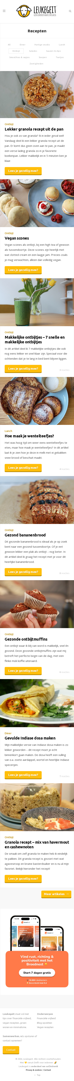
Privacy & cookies (34, 1070)
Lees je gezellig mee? (23, 170)
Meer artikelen (54, 894)
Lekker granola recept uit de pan (34, 129)
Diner (23, 45)
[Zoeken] (70, 11)
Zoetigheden (36, 64)
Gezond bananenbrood (25, 535)
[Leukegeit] (37, 12)
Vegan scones (17, 238)
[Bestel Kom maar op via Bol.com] (37, 986)
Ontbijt (16, 51)
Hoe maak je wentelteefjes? (29, 436)
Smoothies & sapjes (19, 57)
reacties (64, 370)
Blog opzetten (44, 1023)
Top (38, 1075)
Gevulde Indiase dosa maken (30, 738)
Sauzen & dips (53, 51)
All (9, 45)
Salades (33, 51)
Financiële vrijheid (46, 1018)
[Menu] (4, 11)
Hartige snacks (42, 45)
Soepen (43, 57)
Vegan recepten (45, 1027)
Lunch (62, 45)
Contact (11, 1049)
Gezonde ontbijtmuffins (26, 639)
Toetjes (60, 57)
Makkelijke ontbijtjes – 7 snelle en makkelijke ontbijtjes (35, 339)
